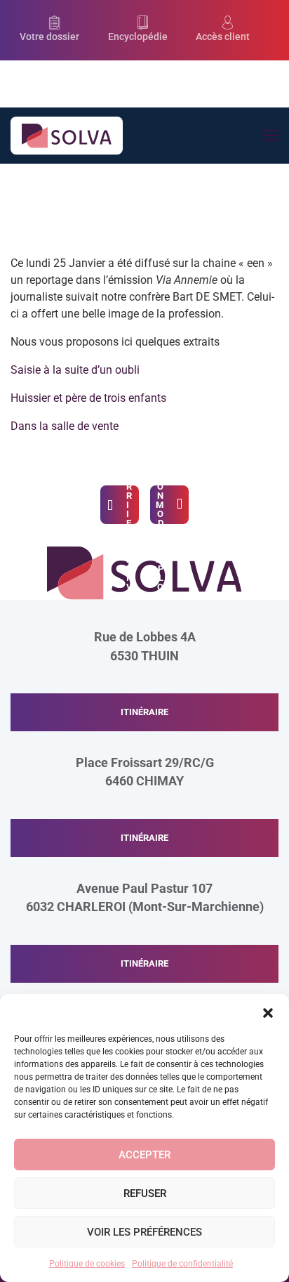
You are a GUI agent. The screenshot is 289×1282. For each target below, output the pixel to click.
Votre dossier (49, 37)
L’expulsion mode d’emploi (159, 504)
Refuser (144, 1193)
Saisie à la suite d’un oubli (75, 370)
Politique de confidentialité (182, 1264)
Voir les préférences (144, 1232)
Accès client (223, 37)
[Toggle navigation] (269, 136)
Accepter (144, 1155)
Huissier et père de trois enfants (88, 398)
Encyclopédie (138, 37)
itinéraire (144, 712)
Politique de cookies (87, 1264)
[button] (268, 1012)
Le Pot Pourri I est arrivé (129, 504)
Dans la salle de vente (65, 426)
